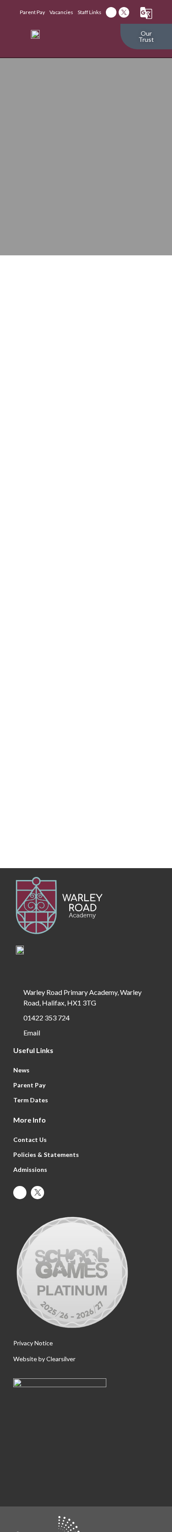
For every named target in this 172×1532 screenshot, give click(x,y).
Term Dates (30, 1100)
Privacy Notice (33, 1343)
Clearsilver (60, 1359)
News (21, 1070)
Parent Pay (29, 1085)
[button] (103, 36)
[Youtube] (111, 12)
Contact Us (30, 1139)
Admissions (30, 1169)
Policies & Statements (46, 1154)
